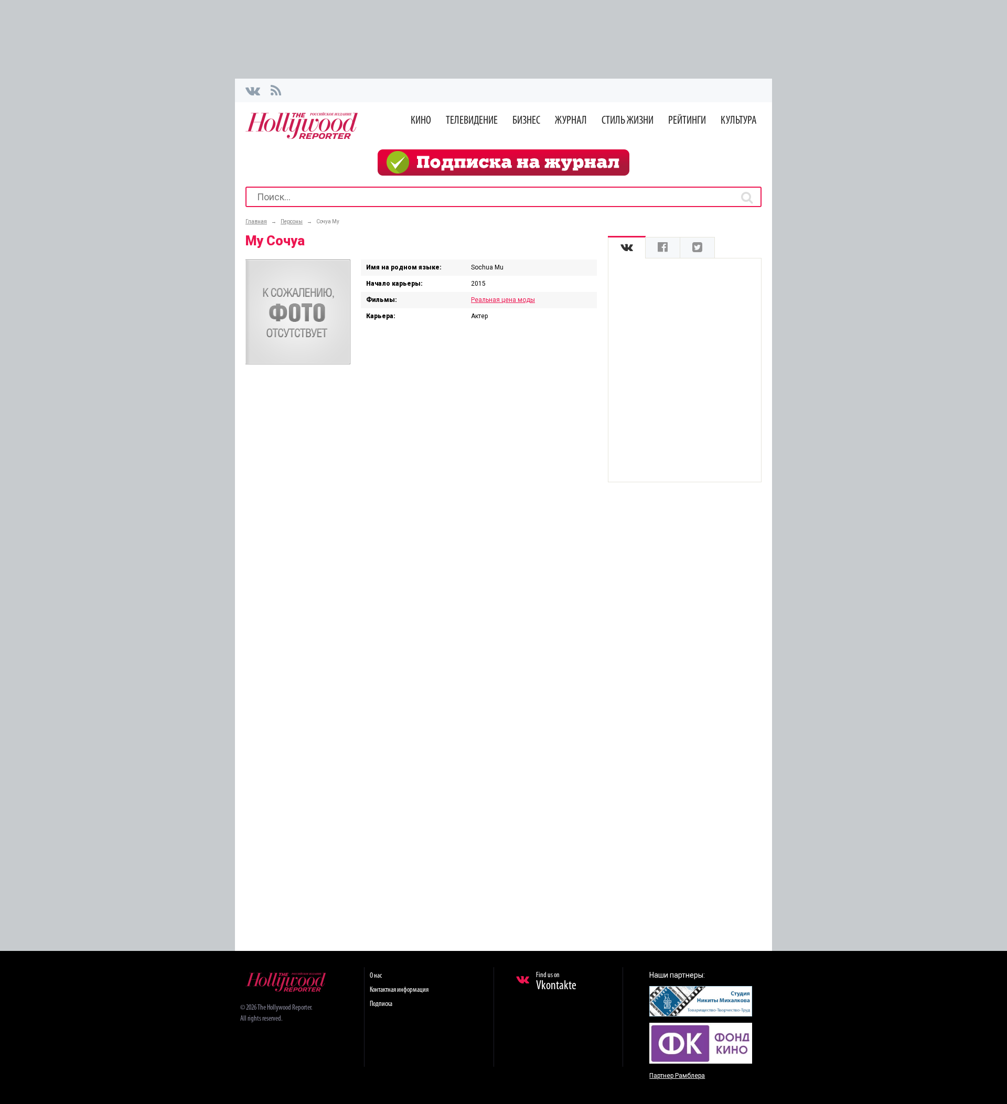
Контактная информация (399, 990)
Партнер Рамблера (677, 1075)
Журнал (571, 121)
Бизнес (526, 121)
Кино (421, 121)
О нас (376, 976)
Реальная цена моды (503, 300)
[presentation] (626, 247)
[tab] (627, 247)
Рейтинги (687, 121)
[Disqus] (421, 509)
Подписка (381, 1004)
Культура (739, 121)
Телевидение (472, 121)
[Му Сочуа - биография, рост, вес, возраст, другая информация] (297, 362)
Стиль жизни (628, 121)
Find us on (556, 981)
